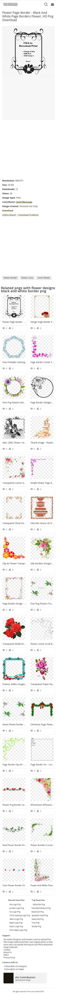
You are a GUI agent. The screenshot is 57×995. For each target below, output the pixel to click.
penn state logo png (18, 930)
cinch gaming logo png (20, 915)
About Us (7, 952)
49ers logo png (16, 919)
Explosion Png (38, 911)
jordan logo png (17, 908)
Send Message (24, 201)
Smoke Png (36, 926)
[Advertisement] (28, 148)
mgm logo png (16, 922)
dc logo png (15, 911)
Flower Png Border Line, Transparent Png (22, 804)
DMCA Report (9, 214)
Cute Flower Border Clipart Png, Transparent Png (26, 885)
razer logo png (16, 926)
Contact (6, 949)
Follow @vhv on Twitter (13, 969)
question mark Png (40, 915)
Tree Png (35, 922)
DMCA (6, 955)
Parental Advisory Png (41, 908)
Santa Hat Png (37, 919)
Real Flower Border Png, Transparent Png (22, 845)
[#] (28, 51)
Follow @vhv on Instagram (15, 966)
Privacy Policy (9, 957)
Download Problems (28, 214)
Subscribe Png (39, 904)
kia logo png (15, 904)
